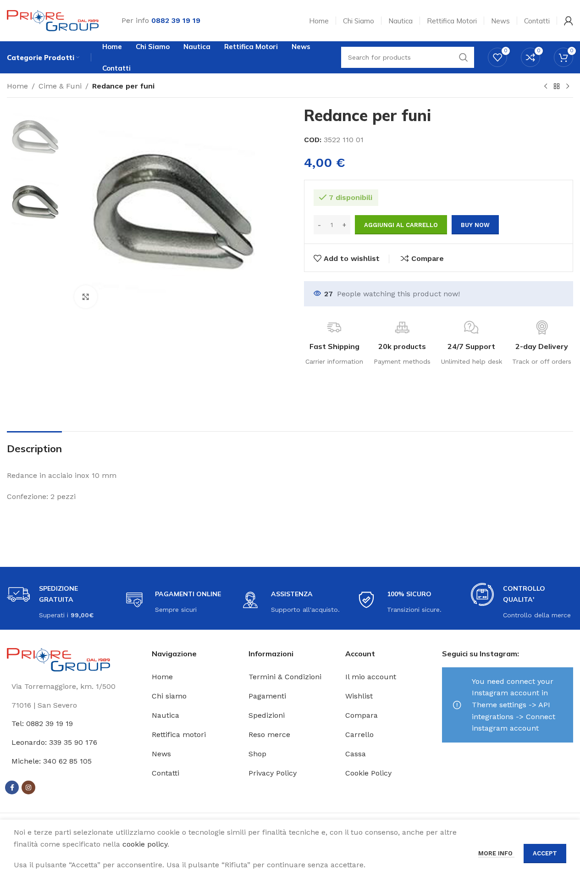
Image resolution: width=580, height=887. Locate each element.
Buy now (475, 225)
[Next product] (567, 86)
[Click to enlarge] (85, 296)
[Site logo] (53, 20)
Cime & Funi (60, 86)
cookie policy (144, 844)
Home (17, 86)
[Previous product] (545, 86)
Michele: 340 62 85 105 (51, 761)
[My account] (568, 20)
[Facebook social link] (12, 787)
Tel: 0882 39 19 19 (42, 723)
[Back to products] (556, 86)
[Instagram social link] (28, 787)
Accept (545, 853)
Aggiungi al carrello (401, 225)
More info (496, 853)
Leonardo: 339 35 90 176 (54, 742)
